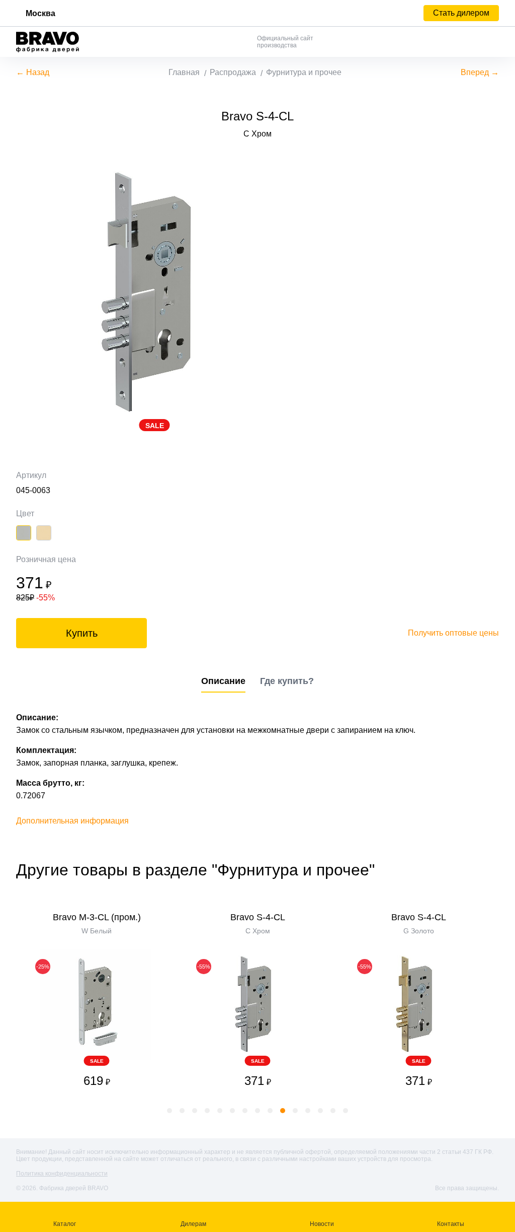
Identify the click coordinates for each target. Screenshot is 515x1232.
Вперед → (480, 72)
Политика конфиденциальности (62, 1173)
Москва (40, 13)
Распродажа (233, 72)
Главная (184, 72)
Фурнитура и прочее (303, 72)
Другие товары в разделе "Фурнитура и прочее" (195, 870)
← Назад (32, 72)
